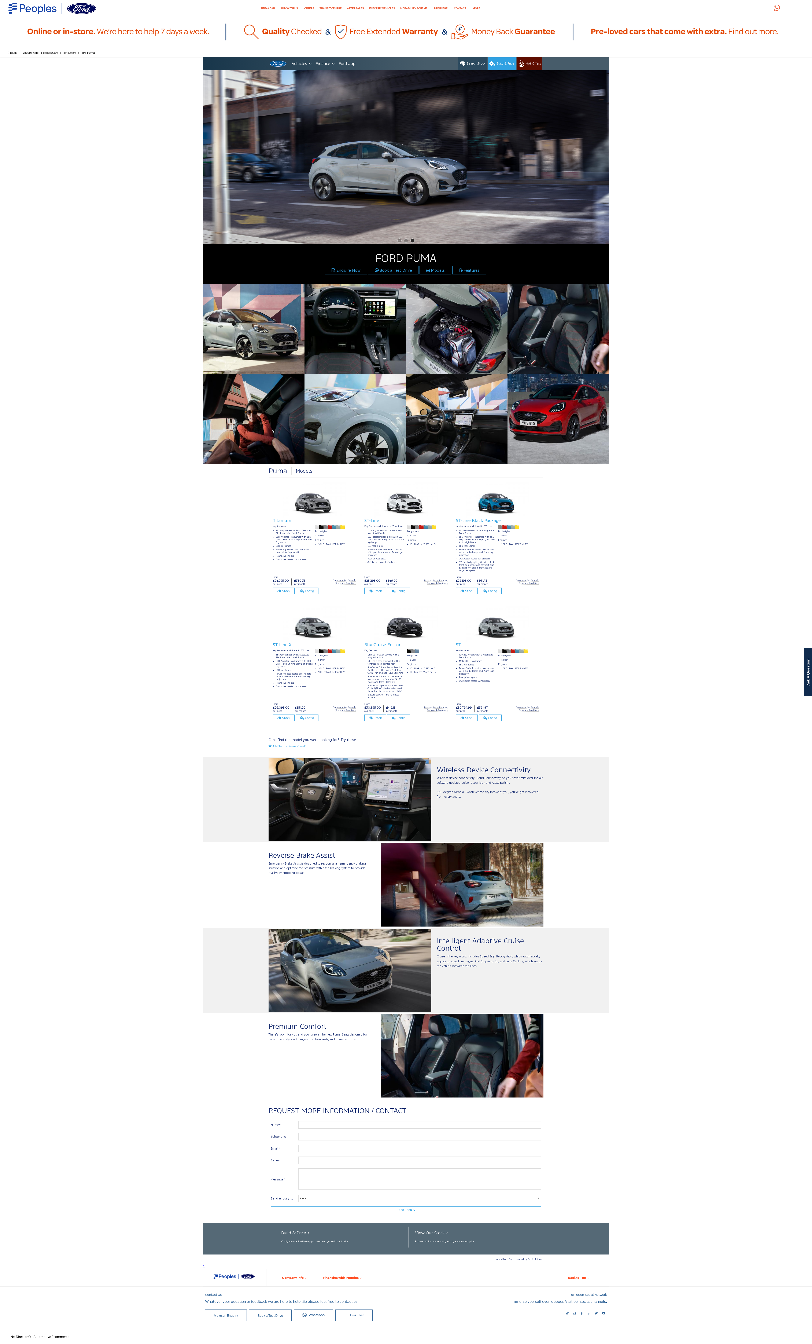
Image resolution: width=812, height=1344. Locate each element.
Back (13, 52)
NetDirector (19, 1336)
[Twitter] (596, 1313)
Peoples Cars (49, 52)
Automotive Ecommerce (51, 1336)
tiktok (567, 1313)
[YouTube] (604, 1313)
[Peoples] (52, 8)
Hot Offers (69, 52)
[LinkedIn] (589, 1313)
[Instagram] (574, 1313)
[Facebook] (582, 1313)
